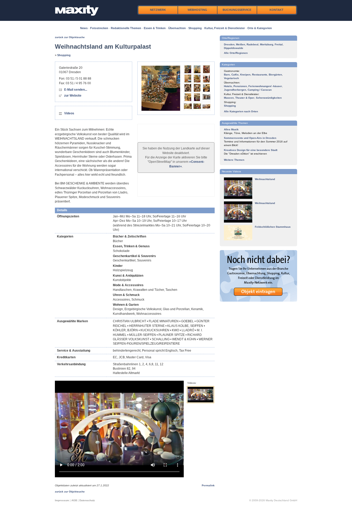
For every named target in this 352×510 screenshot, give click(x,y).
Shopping (195, 28)
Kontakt (276, 9)
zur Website (72, 95)
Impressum (62, 500)
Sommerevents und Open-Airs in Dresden (250, 138)
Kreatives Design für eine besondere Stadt (250, 150)
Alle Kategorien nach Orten (241, 111)
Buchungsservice (237, 9)
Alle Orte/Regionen (236, 53)
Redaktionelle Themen (126, 28)
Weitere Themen (234, 159)
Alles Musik (231, 129)
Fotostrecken (99, 28)
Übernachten (177, 28)
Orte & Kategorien (259, 28)
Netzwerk (158, 9)
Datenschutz (87, 500)
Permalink (208, 485)
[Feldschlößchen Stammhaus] (238, 239)
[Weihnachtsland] (238, 198)
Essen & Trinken (155, 28)
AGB (74, 500)
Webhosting (197, 9)
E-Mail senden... (75, 89)
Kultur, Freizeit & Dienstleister (224, 28)
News (84, 28)
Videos (69, 113)
